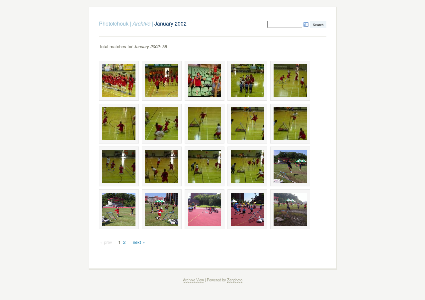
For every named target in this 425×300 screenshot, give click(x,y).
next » (139, 242)
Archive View (193, 279)
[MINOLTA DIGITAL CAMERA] (119, 81)
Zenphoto (234, 279)
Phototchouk (113, 23)
